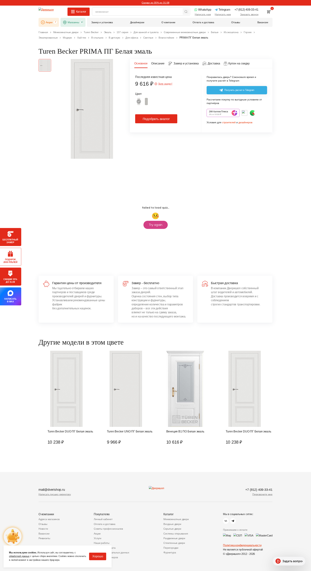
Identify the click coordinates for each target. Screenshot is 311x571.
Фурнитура (169, 552)
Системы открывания (175, 533)
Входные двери (172, 524)
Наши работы (101, 542)
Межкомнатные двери (176, 519)
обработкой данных (19, 556)
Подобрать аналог (156, 119)
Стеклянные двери (174, 542)
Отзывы (43, 524)
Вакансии (44, 533)
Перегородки (170, 547)
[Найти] (186, 11)
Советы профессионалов (108, 528)
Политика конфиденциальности (242, 545)
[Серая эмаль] (146, 101)
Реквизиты (44, 538)
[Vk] (226, 521)
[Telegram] (233, 521)
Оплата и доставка (104, 524)
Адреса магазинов (49, 519)
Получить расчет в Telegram (239, 90)
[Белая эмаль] (138, 101)
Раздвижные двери (174, 538)
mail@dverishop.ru (52, 489)
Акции (97, 533)
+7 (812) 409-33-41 (258, 489)
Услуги (97, 538)
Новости (43, 528)
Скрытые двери (172, 528)
